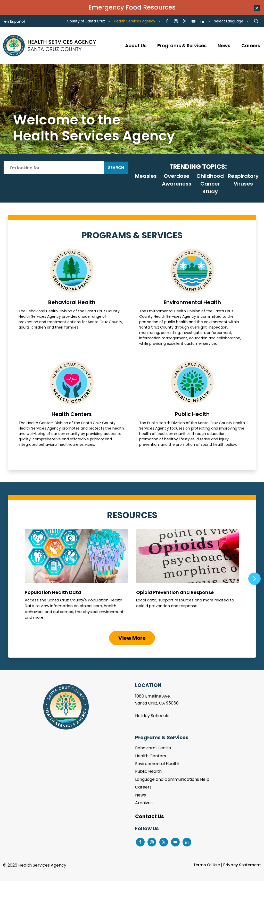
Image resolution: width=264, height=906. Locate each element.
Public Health (192, 404)
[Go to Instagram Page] (175, 21)
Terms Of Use (206, 865)
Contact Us (149, 816)
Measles (146, 176)
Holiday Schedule (152, 716)
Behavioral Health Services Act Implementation (132, 109)
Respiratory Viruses (243, 179)
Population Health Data (76, 577)
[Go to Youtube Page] (193, 21)
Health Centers (71, 404)
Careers (143, 787)
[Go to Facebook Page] (167, 21)
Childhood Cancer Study (210, 183)
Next (254, 578)
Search (116, 167)
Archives (144, 803)
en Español (14, 21)
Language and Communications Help (172, 779)
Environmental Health (192, 297)
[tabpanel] (132, 109)
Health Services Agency (134, 21)
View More (132, 638)
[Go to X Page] (184, 21)
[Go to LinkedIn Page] (202, 21)
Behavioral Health (71, 297)
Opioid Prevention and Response (187, 577)
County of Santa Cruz (86, 21)
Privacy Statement (242, 865)
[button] (256, 8)
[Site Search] (256, 21)
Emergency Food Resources (132, 7)
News (140, 795)
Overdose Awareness (176, 179)
